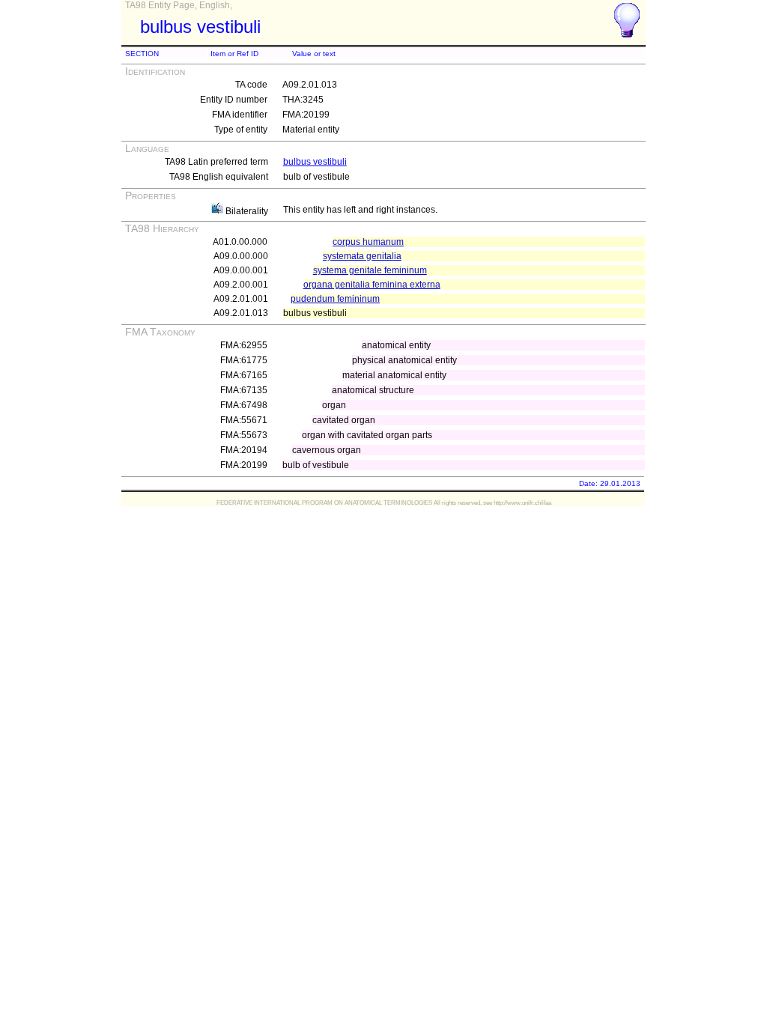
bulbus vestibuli (315, 162)
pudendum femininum (335, 299)
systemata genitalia (362, 256)
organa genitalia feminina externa (371, 284)
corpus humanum (368, 242)
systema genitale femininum (370, 270)
